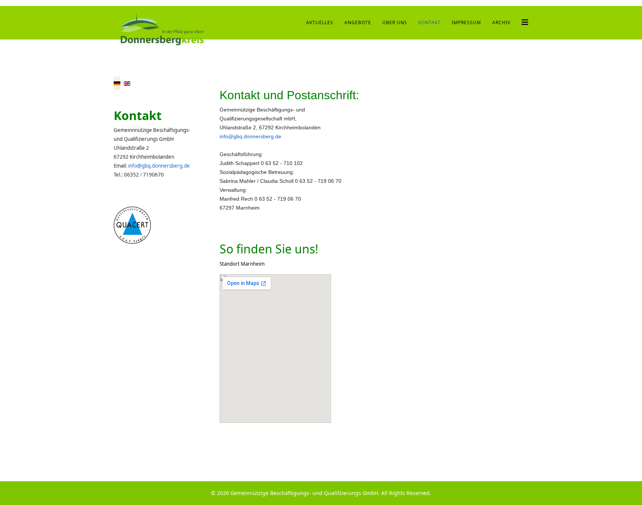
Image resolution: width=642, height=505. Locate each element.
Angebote (357, 22)
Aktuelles (319, 22)
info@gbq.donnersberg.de (159, 165)
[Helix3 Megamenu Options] (525, 22)
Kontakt (429, 22)
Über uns (394, 22)
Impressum (466, 22)
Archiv (501, 22)
